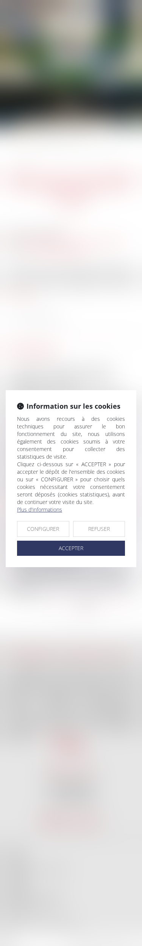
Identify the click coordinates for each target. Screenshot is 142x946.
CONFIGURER (43, 528)
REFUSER (99, 528)
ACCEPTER (71, 548)
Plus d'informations (39, 509)
